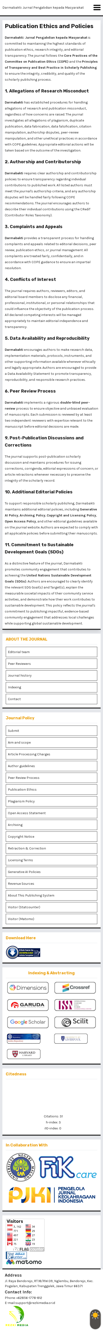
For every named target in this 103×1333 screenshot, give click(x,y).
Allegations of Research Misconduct (49, 91)
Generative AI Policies (24, 872)
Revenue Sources (21, 884)
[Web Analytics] (51, 1255)
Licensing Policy (83, 515)
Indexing (14, 687)
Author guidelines (21, 766)
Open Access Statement (27, 813)
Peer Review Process (33, 391)
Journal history (20, 675)
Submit (13, 731)
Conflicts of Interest (33, 279)
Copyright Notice (21, 837)
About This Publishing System (31, 895)
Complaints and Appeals (36, 226)
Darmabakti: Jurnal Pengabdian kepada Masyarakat (43, 8)
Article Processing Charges (29, 754)
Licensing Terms (20, 860)
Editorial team (19, 652)
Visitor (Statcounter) (24, 907)
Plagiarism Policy (21, 801)
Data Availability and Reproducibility (50, 338)
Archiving (15, 825)
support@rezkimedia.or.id (35, 1303)
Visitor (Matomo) (21, 919)
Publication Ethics (22, 790)
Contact (14, 699)
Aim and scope (19, 742)
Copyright (54, 515)
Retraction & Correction (27, 848)
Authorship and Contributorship (45, 161)
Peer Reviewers (19, 664)
